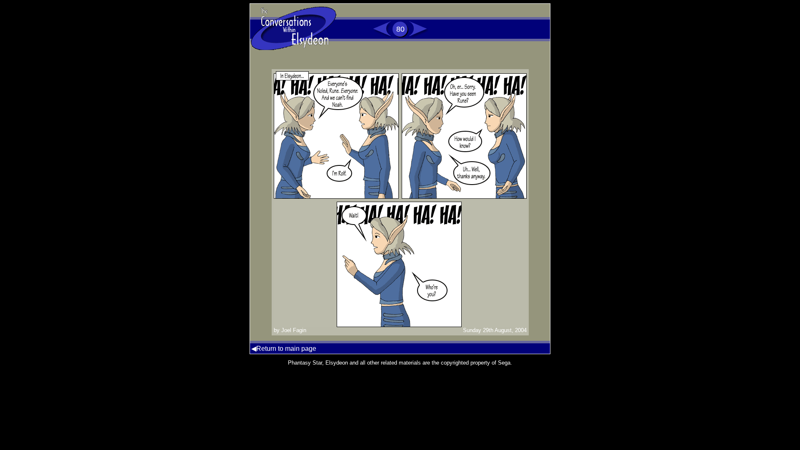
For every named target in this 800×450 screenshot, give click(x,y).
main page (300, 348)
